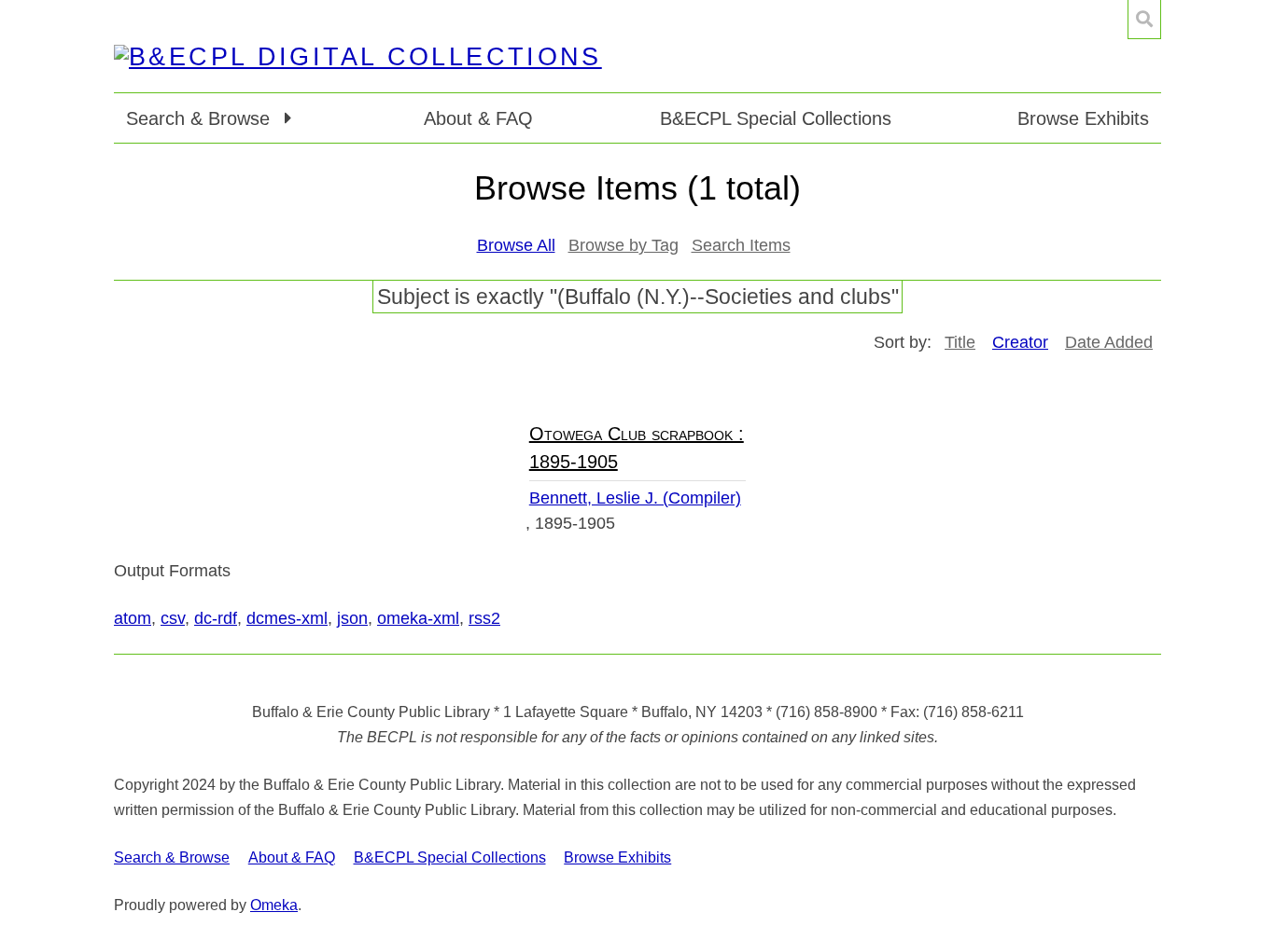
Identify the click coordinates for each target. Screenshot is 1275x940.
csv (173, 618)
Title (960, 342)
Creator (1020, 342)
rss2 (484, 618)
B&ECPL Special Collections (775, 118)
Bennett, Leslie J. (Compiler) (635, 498)
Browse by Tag (623, 245)
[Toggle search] (1144, 19)
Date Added (1109, 342)
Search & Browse (172, 857)
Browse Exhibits (1083, 118)
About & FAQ (478, 118)
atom (132, 618)
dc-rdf (215, 618)
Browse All (516, 245)
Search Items (741, 245)
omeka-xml (418, 618)
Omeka (274, 905)
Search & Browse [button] (200, 118)
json (352, 618)
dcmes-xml (287, 618)
